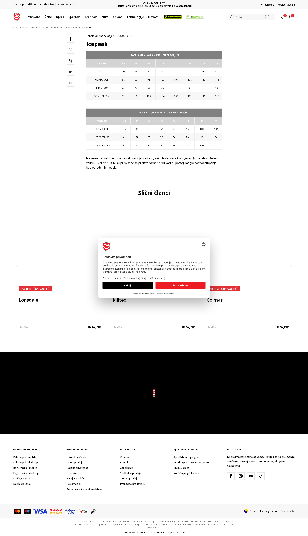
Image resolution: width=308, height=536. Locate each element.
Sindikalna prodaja (130, 473)
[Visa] (40, 511)
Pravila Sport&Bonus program (191, 462)
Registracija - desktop (26, 473)
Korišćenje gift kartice (186, 473)
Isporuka (72, 473)
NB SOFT (161, 532)
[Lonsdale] (60, 248)
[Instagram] (240, 476)
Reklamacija (74, 483)
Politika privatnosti (77, 467)
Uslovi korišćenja (76, 457)
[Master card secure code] (56, 511)
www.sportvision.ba (139, 532)
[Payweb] (83, 511)
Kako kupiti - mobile (24, 457)
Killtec (119, 300)
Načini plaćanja (22, 483)
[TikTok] (260, 476)
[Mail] (70, 82)
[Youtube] (250, 476)
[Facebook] (70, 38)
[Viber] (70, 60)
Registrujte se (286, 4)
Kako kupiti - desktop (25, 462)
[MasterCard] (17, 511)
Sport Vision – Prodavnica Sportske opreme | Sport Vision (46, 27)
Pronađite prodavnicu (132, 483)
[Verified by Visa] (70, 511)
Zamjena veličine (76, 478)
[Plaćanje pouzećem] (93, 511)
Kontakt (125, 462)
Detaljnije (95, 327)
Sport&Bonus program (187, 457)
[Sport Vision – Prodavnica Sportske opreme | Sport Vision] (16, 16)
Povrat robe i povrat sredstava (84, 489)
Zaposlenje (126, 467)
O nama (124, 457)
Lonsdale (28, 300)
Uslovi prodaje (75, 462)
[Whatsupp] (70, 49)
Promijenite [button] (288, 511)
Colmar (215, 300)
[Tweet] (70, 71)
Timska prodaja (129, 478)
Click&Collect (181, 467)
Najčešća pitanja (23, 478)
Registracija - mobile (25, 467)
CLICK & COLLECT (154, 3)
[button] (42, 17)
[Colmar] (248, 248)
